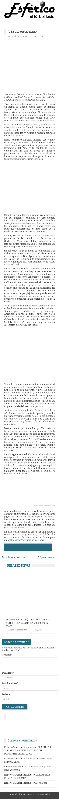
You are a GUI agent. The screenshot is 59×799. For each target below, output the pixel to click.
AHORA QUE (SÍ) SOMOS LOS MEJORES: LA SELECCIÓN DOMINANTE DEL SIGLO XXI (27, 750)
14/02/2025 (37, 630)
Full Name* (8, 673)
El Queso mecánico (47, 557)
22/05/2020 (38, 36)
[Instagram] (8, 725)
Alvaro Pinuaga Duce (17, 630)
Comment (7, 654)
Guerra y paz (40, 783)
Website (6, 694)
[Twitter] (16, 725)
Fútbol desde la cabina (13, 557)
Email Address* (10, 683)
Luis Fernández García (16, 36)
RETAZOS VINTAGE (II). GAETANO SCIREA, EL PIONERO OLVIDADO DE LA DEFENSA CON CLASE (28, 623)
